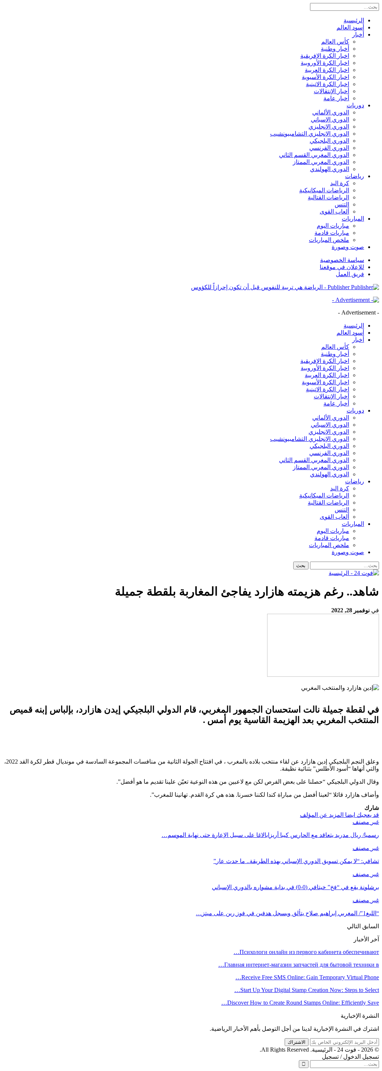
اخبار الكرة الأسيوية (325, 77)
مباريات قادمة (331, 233)
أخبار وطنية (335, 48)
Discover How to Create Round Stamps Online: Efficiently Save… (300, 1002)
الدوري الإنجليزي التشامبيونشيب (309, 133)
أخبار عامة (336, 98)
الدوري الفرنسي (329, 148)
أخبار (358, 34)
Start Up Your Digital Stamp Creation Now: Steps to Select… (306, 990)
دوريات (355, 105)
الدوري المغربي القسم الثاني (314, 155)
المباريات (353, 218)
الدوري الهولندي (329, 169)
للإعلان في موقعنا (342, 267)
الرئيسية (354, 20)
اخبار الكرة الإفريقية (324, 56)
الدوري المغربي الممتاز (321, 162)
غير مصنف (366, 822)
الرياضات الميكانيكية (324, 190)
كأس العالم (335, 41)
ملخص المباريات (329, 240)
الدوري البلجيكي (329, 141)
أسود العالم (350, 27)
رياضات (354, 176)
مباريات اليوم (333, 225)
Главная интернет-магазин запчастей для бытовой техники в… (298, 964)
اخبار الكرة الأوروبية (325, 63)
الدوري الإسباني (330, 119)
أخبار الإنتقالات (331, 91)
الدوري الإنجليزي (329, 126)
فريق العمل (350, 274)
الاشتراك (297, 1042)
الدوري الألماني (330, 112)
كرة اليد (339, 183)
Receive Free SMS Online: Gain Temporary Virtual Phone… (307, 977)
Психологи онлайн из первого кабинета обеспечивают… (306, 952)
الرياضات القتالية (328, 197)
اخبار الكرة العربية (327, 70)
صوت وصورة (348, 247)
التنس (342, 204)
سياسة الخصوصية (342, 260)
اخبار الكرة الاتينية (327, 84)
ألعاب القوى (334, 211)
